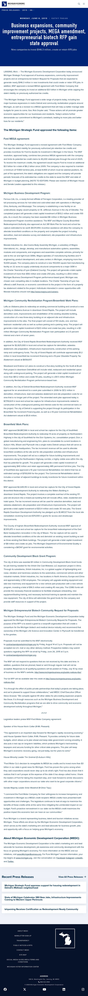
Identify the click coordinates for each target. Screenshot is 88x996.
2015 (24, 10)
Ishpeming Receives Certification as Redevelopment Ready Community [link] (41, 909)
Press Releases (11, 10)
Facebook (60, 858)
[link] (13, 3)
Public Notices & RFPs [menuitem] (22, 945)
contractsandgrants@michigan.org (21, 644)
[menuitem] (79, 4)
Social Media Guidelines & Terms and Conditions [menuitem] (23, 961)
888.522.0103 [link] (45, 982)
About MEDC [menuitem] (23, 931)
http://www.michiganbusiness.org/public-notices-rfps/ (57, 672)
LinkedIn (79, 858)
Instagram (70, 858)
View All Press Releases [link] (70, 877)
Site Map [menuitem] (23, 955)
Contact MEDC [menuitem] (23, 950)
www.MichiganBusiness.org (29, 854)
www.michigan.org (24, 858)
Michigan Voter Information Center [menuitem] (23, 967)
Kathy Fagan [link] (60, 18)
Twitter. (11, 861)
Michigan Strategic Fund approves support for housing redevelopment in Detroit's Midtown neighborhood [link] (42, 886)
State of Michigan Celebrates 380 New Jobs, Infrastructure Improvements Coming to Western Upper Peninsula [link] (43, 898)
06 (31, 10)
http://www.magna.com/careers (44, 291)
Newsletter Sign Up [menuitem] (22, 936)
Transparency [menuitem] (23, 941)
